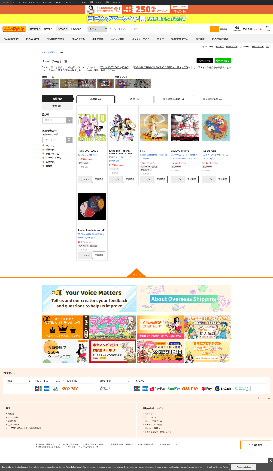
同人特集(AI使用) (220, 38)
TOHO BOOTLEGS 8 (110, 67)
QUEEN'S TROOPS (180, 150)
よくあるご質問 (86, 2)
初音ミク (220, 46)
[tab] (134, 99)
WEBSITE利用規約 (46, 444)
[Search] (69, 140)
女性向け (77, 28)
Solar (142, 150)
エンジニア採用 (102, 2)
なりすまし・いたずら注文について (83, 446)
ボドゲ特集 (97, 38)
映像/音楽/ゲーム (179, 38)
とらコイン (59, 2)
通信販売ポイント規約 (94, 444)
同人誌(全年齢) (11, 38)
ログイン (257, 28)
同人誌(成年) (32, 38)
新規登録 (247, 28)
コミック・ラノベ (141, 38)
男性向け (63, 28)
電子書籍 (200, 38)
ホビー (160, 38)
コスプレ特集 (117, 38)
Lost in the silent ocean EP (91, 229)
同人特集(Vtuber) (55, 38)
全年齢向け (35, 28)
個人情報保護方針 (147, 444)
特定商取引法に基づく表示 (49, 446)
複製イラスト (231, 46)
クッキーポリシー (169, 444)
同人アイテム (78, 38)
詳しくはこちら (264, 398)
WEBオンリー (72, 2)
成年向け (48, 28)
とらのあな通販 (48, 52)
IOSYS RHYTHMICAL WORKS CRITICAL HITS (157, 67)
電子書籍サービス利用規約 (122, 444)
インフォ (17, 2)
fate (267, 46)
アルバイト (116, 2)
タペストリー (258, 46)
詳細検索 (223, 28)
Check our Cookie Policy (217, 466)
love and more (209, 150)
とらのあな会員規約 (69, 444)
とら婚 (31, 2)
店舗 (25, 2)
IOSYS (125, 67)
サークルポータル (44, 2)
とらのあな (6, 2)
